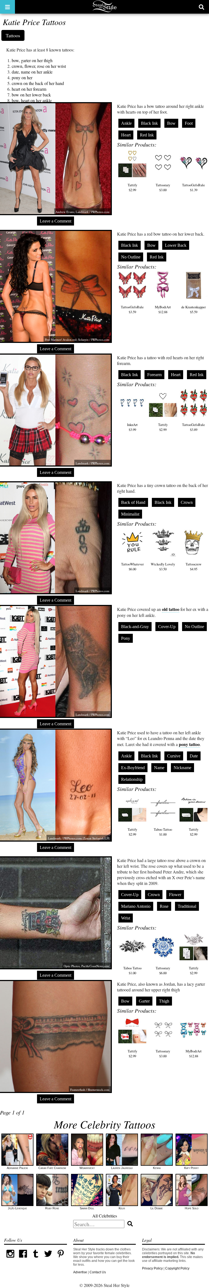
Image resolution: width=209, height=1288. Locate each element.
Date (194, 756)
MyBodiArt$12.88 (163, 309)
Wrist (125, 918)
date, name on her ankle (32, 72)
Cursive (173, 756)
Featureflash (77, 1090)
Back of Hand (133, 502)
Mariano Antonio (135, 906)
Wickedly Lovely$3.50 (163, 566)
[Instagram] (10, 1259)
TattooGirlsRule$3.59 (132, 309)
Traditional (187, 906)
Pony (125, 638)
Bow (171, 123)
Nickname (182, 767)
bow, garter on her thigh (32, 60)
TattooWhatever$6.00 (132, 566)
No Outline (130, 257)
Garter (144, 1001)
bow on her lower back (31, 95)
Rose (164, 906)
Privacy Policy (152, 1268)
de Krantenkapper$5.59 (193, 309)
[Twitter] (48, 1259)
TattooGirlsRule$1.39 (193, 187)
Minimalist (130, 514)
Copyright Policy (177, 1268)
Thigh (164, 1001)
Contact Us (98, 1272)
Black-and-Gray (135, 626)
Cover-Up (167, 626)
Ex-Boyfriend (133, 767)
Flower (175, 894)
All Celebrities (104, 1216)
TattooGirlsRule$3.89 (193, 427)
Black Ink (149, 123)
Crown (187, 502)
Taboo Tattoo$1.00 (163, 832)
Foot (189, 123)
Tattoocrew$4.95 (193, 566)
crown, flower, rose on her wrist (39, 66)
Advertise (80, 1272)
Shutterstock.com (98, 1090)
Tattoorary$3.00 (163, 187)
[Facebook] (23, 1259)
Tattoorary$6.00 (163, 970)
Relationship (132, 779)
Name (159, 767)
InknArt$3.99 (132, 427)
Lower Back (175, 245)
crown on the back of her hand (38, 83)
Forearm (154, 374)
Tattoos (13, 35)
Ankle (126, 123)
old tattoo (170, 609)
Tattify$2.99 (132, 187)
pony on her (22, 77)
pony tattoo (189, 744)
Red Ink (147, 135)
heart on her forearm (29, 89)
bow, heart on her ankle (32, 100)
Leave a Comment (55, 221)
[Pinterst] (60, 1259)
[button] (7, 7)
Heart (126, 135)
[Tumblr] (35, 1259)
